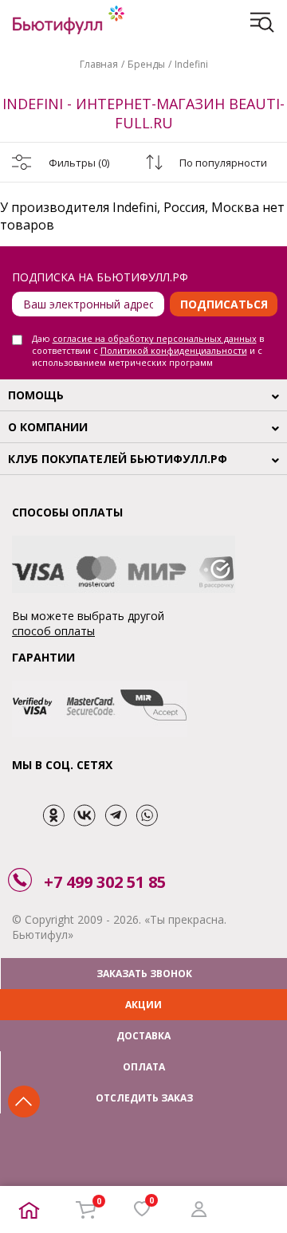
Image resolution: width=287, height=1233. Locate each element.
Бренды (146, 64)
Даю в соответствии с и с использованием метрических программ (148, 350)
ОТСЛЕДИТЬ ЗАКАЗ (144, 1098)
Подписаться (224, 304)
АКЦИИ (143, 1004)
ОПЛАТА (144, 1067)
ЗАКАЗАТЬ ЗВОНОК (144, 973)
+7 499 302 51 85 (105, 882)
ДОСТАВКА (143, 1036)
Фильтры (79, 162)
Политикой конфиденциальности (173, 350)
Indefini (191, 64)
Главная (99, 64)
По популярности (223, 162)
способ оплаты (53, 630)
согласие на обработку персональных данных (155, 338)
